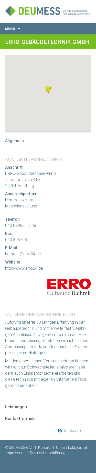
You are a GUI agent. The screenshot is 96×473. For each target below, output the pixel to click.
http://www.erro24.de (24, 268)
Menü (10, 29)
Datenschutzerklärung (47, 453)
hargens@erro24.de (23, 254)
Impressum (15, 453)
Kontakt (44, 447)
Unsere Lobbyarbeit (71, 447)
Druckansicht (74, 430)
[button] (48, 89)
